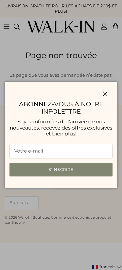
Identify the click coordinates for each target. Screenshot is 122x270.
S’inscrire (61, 169)
